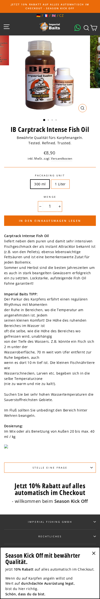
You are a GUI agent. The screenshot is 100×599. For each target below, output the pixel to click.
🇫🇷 (46, 15)
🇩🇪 (38, 15)
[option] (50, 6)
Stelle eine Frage (50, 467)
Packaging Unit (50, 175)
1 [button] (44, 120)
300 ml (40, 184)
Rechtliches (50, 536)
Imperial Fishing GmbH (50, 521)
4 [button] (56, 120)
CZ (61, 15)
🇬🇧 (54, 15)
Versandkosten (61, 158)
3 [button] (52, 120)
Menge (50, 196)
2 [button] (49, 120)
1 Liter (60, 184)
